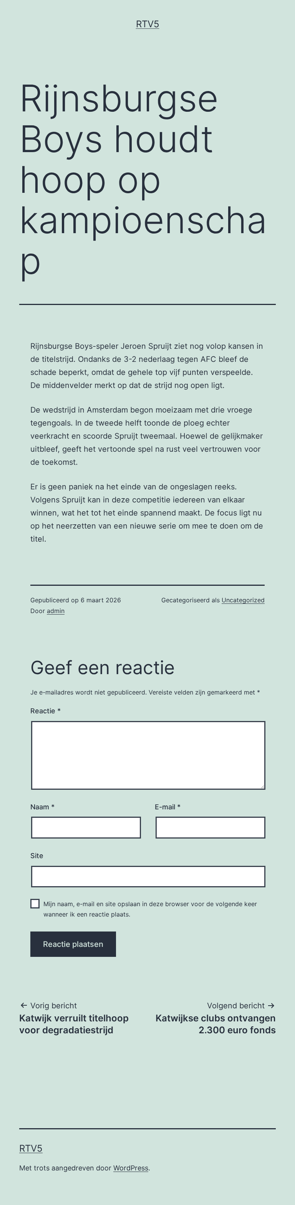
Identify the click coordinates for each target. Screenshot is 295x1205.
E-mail (168, 807)
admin (56, 611)
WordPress (130, 1168)
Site (36, 856)
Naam (42, 807)
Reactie (45, 711)
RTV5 (147, 24)
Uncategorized (243, 600)
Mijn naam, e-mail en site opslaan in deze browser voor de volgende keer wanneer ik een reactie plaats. (150, 909)
